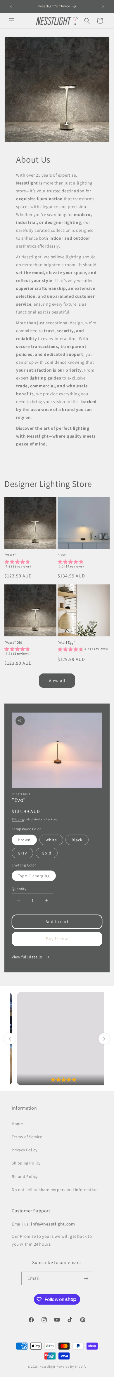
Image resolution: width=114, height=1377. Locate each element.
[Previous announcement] (10, 6)
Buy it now (57, 938)
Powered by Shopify (71, 1366)
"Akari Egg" (66, 642)
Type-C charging (34, 875)
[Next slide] (104, 1038)
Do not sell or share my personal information (55, 1189)
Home (17, 1123)
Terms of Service (27, 1136)
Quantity (19, 888)
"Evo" (62, 555)
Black (77, 839)
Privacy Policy (24, 1150)
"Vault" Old (13, 642)
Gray (22, 853)
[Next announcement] (103, 6)
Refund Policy (25, 1176)
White (51, 839)
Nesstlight (47, 1366)
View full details (27, 957)
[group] (30, 564)
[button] (11, 20)
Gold (46, 853)
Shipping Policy (26, 1163)
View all (57, 680)
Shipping (18, 819)
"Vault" (10, 555)
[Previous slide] (9, 1038)
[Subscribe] (86, 1278)
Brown (24, 839)
